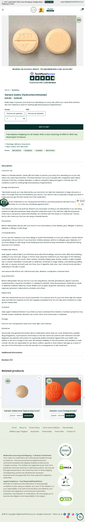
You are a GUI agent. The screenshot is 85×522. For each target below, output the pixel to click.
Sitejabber (28, 150)
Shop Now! (49, 2)
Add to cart (44, 127)
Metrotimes (50, 150)
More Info (28, 416)
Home (7, 90)
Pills (27, 109)
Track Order (59, 432)
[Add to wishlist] (39, 378)
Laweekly (39, 150)
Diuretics (15, 90)
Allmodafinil (16, 150)
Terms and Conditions (51, 428)
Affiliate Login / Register (18, 432)
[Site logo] (33, 10)
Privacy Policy (34, 428)
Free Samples (68, 428)
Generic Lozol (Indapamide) (63, 411)
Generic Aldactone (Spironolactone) (22, 411)
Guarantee (35, 432)
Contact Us (71, 432)
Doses (7, 109)
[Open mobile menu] (3, 10)
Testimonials (47, 432)
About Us (22, 428)
